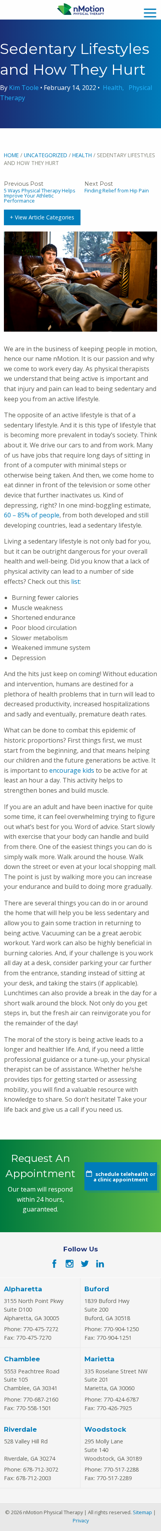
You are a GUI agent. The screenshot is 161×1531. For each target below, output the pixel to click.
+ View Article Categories (42, 217)
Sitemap (142, 1512)
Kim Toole (24, 87)
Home (11, 155)
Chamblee (22, 1359)
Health (112, 87)
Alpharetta (23, 1289)
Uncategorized (45, 155)
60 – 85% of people (31, 515)
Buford (96, 1289)
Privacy (81, 1520)
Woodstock (105, 1429)
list (75, 581)
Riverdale (20, 1429)
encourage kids (71, 770)
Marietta (99, 1359)
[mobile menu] (150, 11)
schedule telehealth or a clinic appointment (124, 1176)
